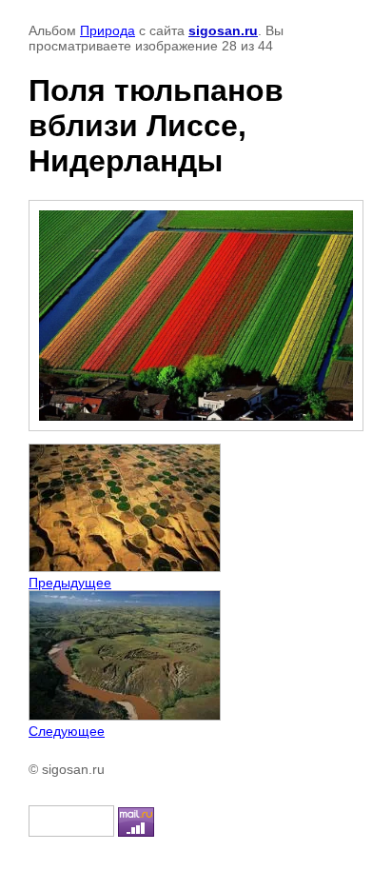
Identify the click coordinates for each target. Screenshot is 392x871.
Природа (107, 30)
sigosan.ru (223, 30)
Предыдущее (70, 582)
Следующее (67, 731)
